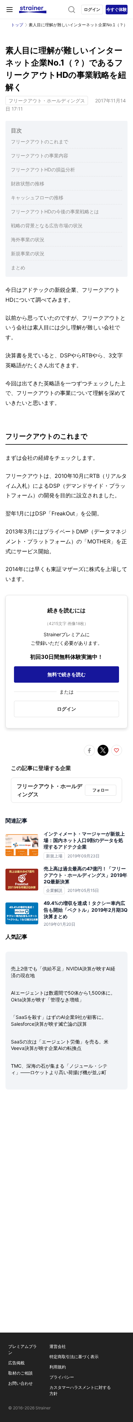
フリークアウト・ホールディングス (47, 100)
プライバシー (61, 1377)
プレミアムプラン (22, 1349)
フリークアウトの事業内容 (39, 155)
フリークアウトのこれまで (39, 141)
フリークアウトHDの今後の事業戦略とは (55, 211)
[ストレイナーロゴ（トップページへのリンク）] (32, 9)
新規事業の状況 (27, 253)
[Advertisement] (66, 1172)
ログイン (92, 9)
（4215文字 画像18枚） (66, 623)
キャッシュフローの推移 (37, 197)
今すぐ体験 (116, 9)
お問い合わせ (20, 1383)
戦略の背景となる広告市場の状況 (47, 225)
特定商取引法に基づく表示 (74, 1356)
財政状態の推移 (27, 183)
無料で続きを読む (66, 674)
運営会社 (57, 1346)
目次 (16, 130)
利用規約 (57, 1366)
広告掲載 (16, 1362)
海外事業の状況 (27, 239)
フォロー (100, 790)
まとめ (18, 267)
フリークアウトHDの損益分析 (43, 169)
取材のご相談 (20, 1373)
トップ (17, 24)
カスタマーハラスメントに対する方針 (80, 1390)
